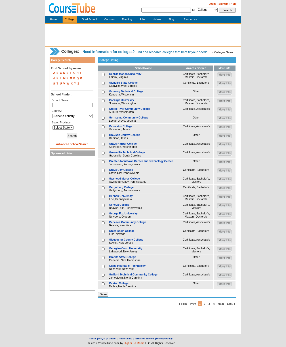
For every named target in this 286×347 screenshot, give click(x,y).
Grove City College (121, 169)
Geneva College (119, 204)
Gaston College (118, 283)
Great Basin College (122, 231)
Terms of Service (144, 338)
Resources (190, 19)
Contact (111, 338)
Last (230, 303)
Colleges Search (224, 52)
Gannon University (121, 196)
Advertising (125, 338)
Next (221, 303)
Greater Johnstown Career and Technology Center (141, 161)
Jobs (142, 19)
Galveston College (120, 126)
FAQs (101, 338)
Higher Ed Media (134, 343)
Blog (171, 19)
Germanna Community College (128, 117)
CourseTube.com (72, 8)
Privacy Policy (164, 338)
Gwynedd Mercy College (124, 178)
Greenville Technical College (127, 152)
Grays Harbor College (123, 143)
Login (212, 3)
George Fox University (123, 213)
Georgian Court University (125, 248)
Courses (109, 19)
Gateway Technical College (126, 91)
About (92, 338)
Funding (127, 19)
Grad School (89, 19)
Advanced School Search (72, 144)
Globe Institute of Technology (127, 265)
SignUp (223, 3)
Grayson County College (124, 135)
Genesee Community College (127, 222)
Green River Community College (129, 108)
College (69, 19)
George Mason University (125, 74)
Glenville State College (123, 82)
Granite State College (122, 257)
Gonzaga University (121, 100)
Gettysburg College (121, 187)
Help (233, 3)
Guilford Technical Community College (133, 274)
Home (53, 19)
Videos (157, 19)
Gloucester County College (126, 239)
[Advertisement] (143, 35)
